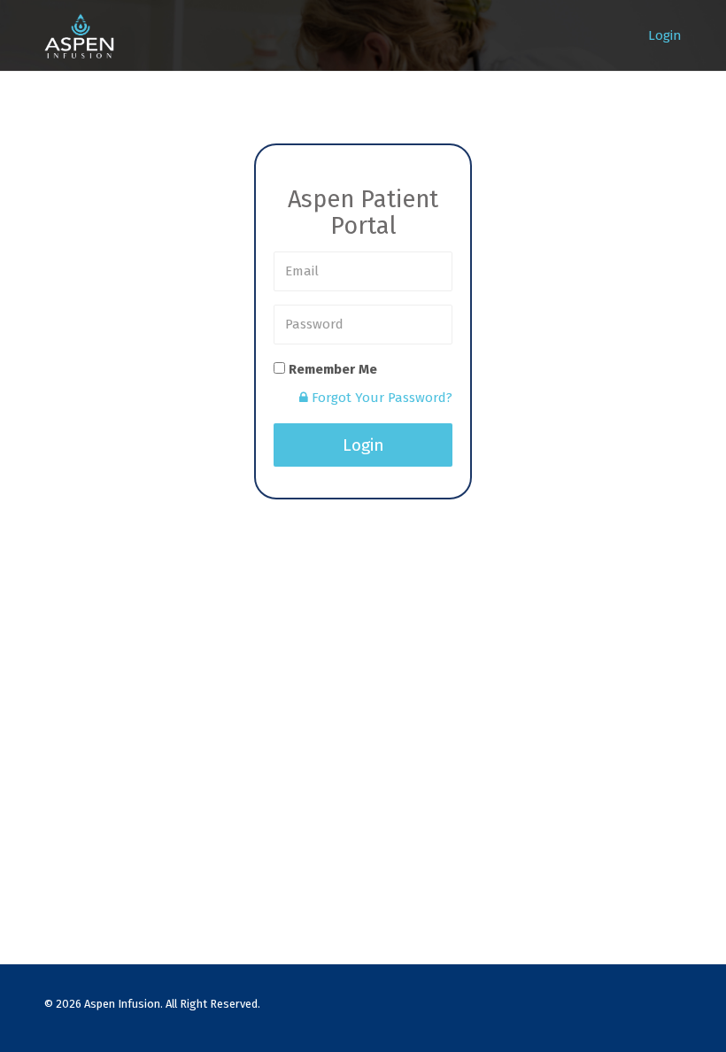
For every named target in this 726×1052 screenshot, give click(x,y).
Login (665, 35)
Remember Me (333, 369)
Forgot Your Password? (380, 398)
